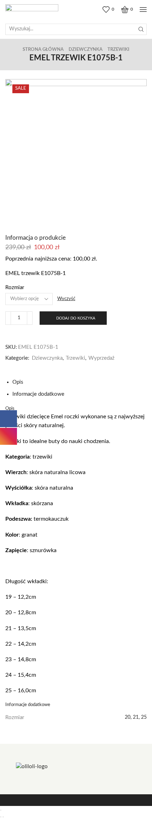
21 (136, 717)
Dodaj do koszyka (75, 318)
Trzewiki (118, 49)
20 (127, 717)
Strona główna (43, 49)
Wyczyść (66, 299)
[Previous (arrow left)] (0, 817)
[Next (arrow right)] (3, 817)
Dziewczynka (86, 49)
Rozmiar (14, 287)
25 (144, 717)
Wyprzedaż (101, 358)
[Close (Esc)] (0, 810)
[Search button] (141, 29)
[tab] (17, 382)
